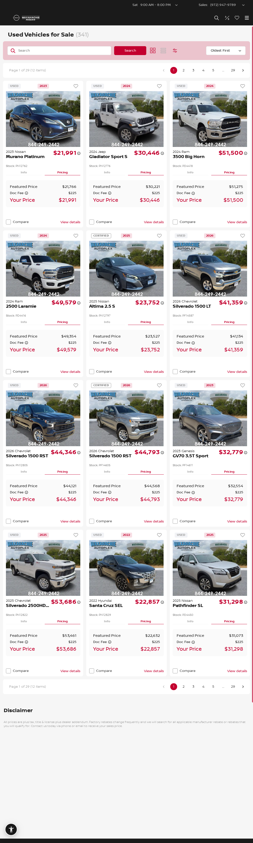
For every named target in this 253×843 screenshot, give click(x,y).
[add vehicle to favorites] (75, 86)
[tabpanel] (43, 193)
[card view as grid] (153, 50)
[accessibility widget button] (11, 829)
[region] (126, 434)
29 (233, 70)
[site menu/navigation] (246, 17)
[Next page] (242, 70)
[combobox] (226, 50)
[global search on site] (217, 18)
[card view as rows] (163, 50)
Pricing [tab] (62, 172)
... (223, 70)
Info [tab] (24, 172)
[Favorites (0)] (236, 17)
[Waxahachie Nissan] (26, 17)
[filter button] (175, 51)
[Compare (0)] (227, 17)
